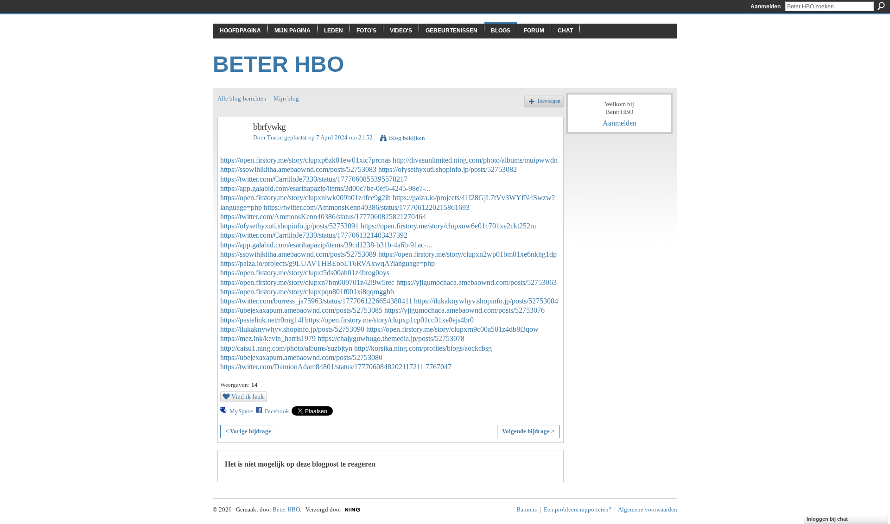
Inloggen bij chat (827, 519)
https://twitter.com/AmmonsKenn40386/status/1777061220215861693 (367, 207)
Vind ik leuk (247, 396)
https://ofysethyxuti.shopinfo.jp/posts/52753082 (447, 169)
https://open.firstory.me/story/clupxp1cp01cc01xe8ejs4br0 (389, 320)
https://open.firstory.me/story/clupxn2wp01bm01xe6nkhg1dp (467, 254)
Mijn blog (286, 98)
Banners (526, 509)
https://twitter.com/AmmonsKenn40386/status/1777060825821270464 (323, 217)
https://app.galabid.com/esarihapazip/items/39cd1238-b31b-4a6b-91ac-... (326, 245)
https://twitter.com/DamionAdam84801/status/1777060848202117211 (322, 367)
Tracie (275, 137)
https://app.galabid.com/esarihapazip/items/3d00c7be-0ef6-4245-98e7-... (325, 188)
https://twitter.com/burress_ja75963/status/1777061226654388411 (316, 301)
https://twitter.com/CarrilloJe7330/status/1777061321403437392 (313, 235)
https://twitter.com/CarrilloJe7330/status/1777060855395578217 (313, 179)
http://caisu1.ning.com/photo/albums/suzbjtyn (286, 348)
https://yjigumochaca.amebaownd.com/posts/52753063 (476, 282)
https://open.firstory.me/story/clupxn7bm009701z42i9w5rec (307, 282)
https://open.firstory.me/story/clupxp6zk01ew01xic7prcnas (305, 160)
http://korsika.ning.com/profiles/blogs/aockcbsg (423, 348)
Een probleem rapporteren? (577, 509)
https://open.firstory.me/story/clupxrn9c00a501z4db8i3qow (452, 329)
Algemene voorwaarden (647, 509)
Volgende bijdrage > (528, 431)
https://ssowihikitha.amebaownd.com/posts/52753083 (298, 169)
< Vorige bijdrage (248, 431)
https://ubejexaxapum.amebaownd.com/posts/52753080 (301, 357)
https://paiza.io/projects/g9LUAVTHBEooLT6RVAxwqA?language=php (327, 263)
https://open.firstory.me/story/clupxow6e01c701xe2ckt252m (448, 226)
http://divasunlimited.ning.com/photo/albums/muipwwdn (475, 160)
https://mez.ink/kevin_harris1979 (268, 338)
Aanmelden (765, 6)
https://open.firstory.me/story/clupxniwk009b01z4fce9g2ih (305, 198)
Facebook (277, 411)
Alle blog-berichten (242, 98)
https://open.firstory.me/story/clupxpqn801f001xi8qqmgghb (307, 292)
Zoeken (881, 6)
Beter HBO (278, 64)
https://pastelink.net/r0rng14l (261, 320)
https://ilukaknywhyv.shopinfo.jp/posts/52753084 (486, 301)
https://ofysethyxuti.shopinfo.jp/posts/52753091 (289, 226)
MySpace (241, 411)
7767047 (438, 367)
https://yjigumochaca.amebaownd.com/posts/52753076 (464, 310)
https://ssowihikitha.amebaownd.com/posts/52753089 (298, 254)
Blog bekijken (407, 137)
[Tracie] (233, 146)
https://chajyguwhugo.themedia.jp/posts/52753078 (391, 338)
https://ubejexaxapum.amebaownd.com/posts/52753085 (301, 310)
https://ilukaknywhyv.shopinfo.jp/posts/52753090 (292, 329)
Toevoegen (548, 101)
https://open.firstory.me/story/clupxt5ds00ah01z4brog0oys (304, 273)
